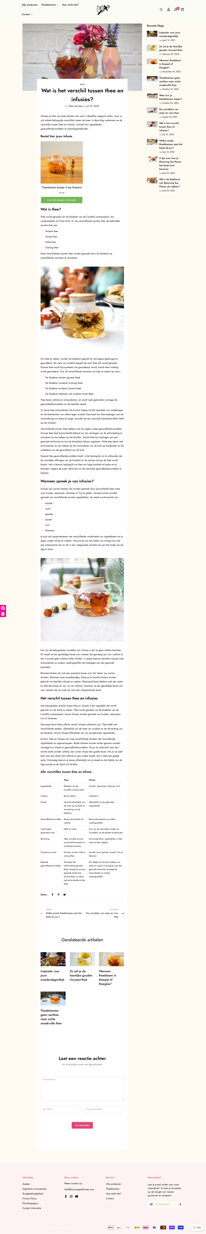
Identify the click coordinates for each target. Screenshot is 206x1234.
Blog (82, 84)
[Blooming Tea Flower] (103, 9)
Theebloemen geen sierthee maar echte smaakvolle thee (51, 1017)
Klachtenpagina (30, 1203)
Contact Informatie (31, 1208)
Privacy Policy (29, 1198)
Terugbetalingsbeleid (32, 1193)
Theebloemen (48, 4)
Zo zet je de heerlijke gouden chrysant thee (81, 975)
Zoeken (26, 1184)
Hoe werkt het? (70, 4)
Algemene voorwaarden (34, 1189)
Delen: (44, 894)
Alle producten (30, 4)
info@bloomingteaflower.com (79, 1189)
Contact (26, 14)
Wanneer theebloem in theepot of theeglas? (107, 977)
